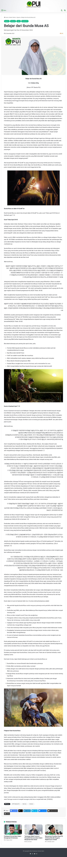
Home (6, 17)
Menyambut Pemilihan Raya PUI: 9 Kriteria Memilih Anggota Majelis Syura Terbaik (54, 838)
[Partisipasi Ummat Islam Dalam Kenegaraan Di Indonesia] (13, 829)
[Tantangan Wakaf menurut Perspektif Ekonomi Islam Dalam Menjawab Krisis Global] (33, 829)
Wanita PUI (25, 21)
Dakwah (13, 21)
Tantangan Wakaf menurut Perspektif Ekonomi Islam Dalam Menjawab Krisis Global (33, 838)
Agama (18, 17)
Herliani (31, 804)
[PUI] (33, 4)
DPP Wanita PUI (15, 804)
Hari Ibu (24, 804)
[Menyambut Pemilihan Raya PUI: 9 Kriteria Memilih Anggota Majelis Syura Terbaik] (54, 829)
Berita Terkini (12, 17)
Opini (18, 21)
